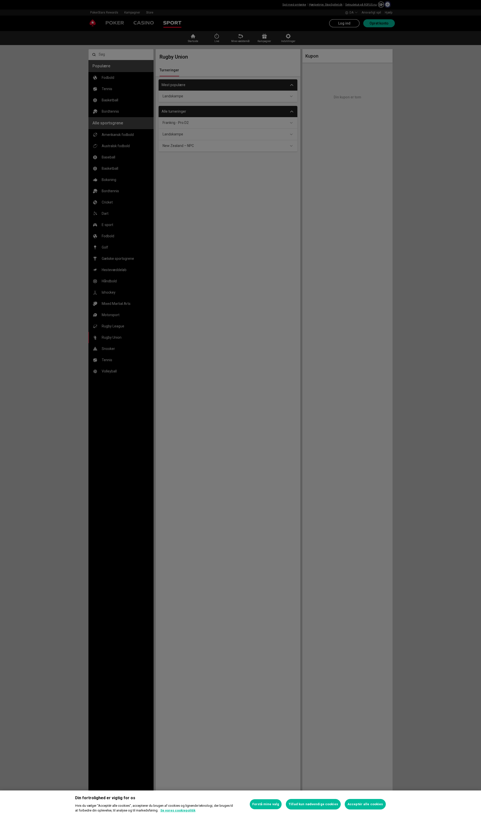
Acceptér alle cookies (365, 804)
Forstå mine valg (265, 804)
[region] (240, 804)
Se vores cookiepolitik (177, 810)
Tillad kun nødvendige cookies (313, 804)
